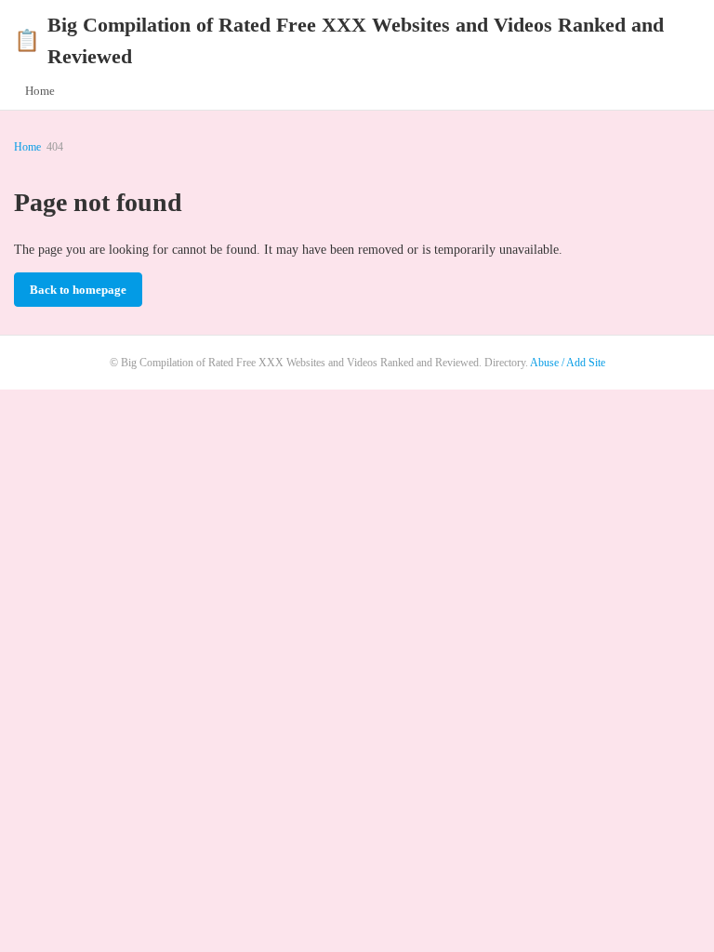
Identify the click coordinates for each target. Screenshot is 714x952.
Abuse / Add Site (567, 362)
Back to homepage (78, 290)
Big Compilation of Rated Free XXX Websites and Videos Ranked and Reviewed (339, 40)
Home (40, 91)
